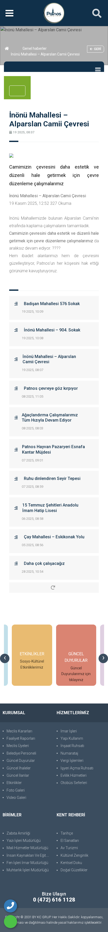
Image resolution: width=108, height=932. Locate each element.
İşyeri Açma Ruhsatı (77, 768)
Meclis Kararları (19, 731)
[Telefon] (10, 905)
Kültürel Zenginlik (74, 855)
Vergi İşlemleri (72, 760)
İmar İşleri (69, 731)
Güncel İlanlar (18, 775)
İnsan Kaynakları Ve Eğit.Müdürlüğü (29, 855)
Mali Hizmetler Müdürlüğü (27, 848)
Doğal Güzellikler (74, 870)
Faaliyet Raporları (21, 738)
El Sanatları (70, 840)
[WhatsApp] (10, 921)
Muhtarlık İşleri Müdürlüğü (28, 870)
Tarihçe (67, 833)
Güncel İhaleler (19, 768)
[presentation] (4, 658)
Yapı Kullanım (72, 738)
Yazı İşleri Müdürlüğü (24, 840)
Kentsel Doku (71, 863)
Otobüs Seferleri (74, 783)
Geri (97, 49)
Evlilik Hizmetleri (74, 775)
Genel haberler (35, 48)
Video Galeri (16, 797)
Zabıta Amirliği (18, 833)
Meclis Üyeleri (18, 746)
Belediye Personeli (21, 753)
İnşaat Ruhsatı (72, 746)
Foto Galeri (16, 790)
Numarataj (69, 753)
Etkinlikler (14, 783)
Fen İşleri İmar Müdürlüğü (27, 863)
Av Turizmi (69, 848)
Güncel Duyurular (21, 760)
